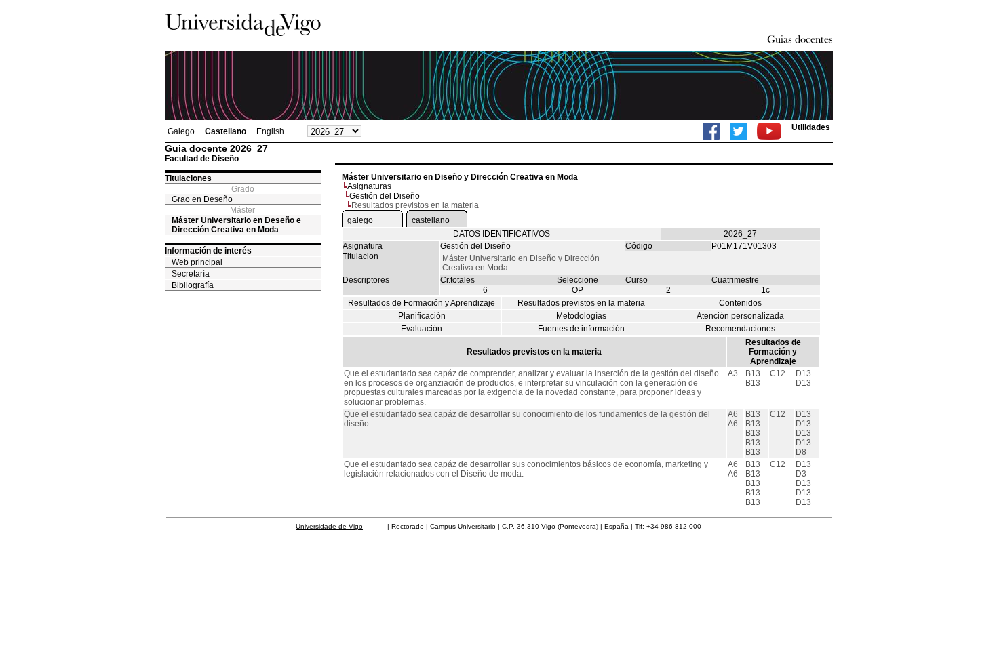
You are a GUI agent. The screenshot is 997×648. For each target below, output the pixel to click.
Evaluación (421, 328)
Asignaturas (369, 186)
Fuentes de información (581, 328)
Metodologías (581, 316)
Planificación (422, 316)
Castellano (225, 131)
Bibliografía (193, 285)
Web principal (197, 262)
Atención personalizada (740, 316)
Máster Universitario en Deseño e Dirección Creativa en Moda (236, 225)
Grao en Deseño (202, 199)
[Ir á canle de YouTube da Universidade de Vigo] (769, 131)
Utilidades (810, 127)
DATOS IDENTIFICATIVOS (501, 234)
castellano (431, 220)
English (270, 131)
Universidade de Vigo (329, 526)
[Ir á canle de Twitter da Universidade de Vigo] (738, 131)
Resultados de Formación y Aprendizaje (421, 303)
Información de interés (208, 251)
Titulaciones (188, 178)
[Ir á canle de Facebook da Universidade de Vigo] (711, 131)
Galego (181, 131)
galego (360, 220)
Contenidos (740, 303)
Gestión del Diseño (384, 196)
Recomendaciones (740, 328)
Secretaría (191, 274)
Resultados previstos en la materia (581, 303)
